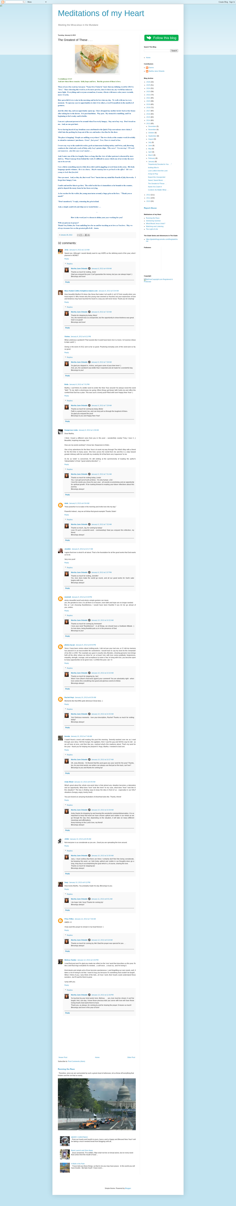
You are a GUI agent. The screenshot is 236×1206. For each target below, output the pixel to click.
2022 (148, 95)
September (152, 136)
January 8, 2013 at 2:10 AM (79, 250)
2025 (148, 85)
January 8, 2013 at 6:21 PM (81, 337)
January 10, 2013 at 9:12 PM (79, 882)
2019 (148, 104)
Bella (66, 384)
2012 (148, 195)
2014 (148, 120)
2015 (148, 117)
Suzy (66, 882)
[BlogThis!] (80, 235)
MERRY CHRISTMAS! (79, 1137)
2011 (148, 198)
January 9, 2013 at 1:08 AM (89, 430)
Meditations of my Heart (101, 13)
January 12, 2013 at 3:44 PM (87, 960)
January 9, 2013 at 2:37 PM (101, 572)
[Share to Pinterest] (88, 235)
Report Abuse (150, 208)
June (150, 146)
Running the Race (66, 1069)
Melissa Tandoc (70, 960)
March (150, 155)
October (151, 133)
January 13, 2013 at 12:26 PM (102, 995)
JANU (66, 839)
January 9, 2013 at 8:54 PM (86, 645)
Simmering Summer (153, 221)
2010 (148, 201)
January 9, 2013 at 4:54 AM (79, 503)
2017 (148, 111)
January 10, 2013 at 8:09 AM (84, 782)
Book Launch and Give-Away (82, 1150)
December (152, 126)
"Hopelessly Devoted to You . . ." (160, 164)
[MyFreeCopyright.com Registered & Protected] (161, 282)
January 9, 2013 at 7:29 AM (101, 405)
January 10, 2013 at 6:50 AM (85, 697)
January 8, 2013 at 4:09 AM (101, 269)
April (150, 152)
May (150, 149)
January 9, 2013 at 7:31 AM (101, 474)
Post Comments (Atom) (76, 1061)
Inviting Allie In (153, 168)
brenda (67, 736)
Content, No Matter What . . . (158, 190)
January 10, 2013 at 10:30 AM (102, 856)
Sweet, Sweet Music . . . (156, 180)
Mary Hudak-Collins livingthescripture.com (81, 291)
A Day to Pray (153, 174)
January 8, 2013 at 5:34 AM (108, 291)
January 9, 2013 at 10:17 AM (82, 549)
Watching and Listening (154, 226)
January (151, 162)
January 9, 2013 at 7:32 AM (101, 524)
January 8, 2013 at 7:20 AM (101, 312)
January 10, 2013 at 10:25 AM (102, 714)
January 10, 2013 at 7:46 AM (81, 736)
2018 (148, 107)
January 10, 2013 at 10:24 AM (102, 673)
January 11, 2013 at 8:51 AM (101, 899)
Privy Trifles (69, 919)
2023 (148, 91)
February (151, 158)
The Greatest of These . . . (157, 184)
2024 (148, 88)
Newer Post (63, 1057)
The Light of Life (152, 229)
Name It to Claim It (155, 187)
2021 (148, 98)
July (150, 142)
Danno (151, 68)
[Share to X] (83, 235)
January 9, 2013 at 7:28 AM (101, 362)
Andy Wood (68, 782)
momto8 (67, 597)
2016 (148, 114)
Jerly (66, 250)
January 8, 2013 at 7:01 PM (79, 384)
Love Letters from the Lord (157, 171)
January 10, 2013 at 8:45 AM (80, 839)
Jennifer (67, 549)
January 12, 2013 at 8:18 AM (102, 940)
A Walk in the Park (78, 1164)
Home (97, 1057)
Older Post (131, 1057)
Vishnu (67, 337)
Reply (66, 259)
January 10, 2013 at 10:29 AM (102, 810)
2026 (148, 82)
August (151, 139)
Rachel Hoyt (69, 697)
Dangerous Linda (71, 430)
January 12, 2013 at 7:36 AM (85, 919)
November (152, 130)
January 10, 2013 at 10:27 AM (102, 760)
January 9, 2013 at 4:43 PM (82, 597)
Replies (70, 264)
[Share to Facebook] (86, 235)
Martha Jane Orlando (79, 269)
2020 (148, 101)
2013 (148, 123)
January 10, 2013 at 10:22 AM (102, 620)
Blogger (128, 1188)
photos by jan (69, 645)
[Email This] (78, 235)
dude (66, 503)
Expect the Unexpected (156, 177)
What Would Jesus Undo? (155, 224)
